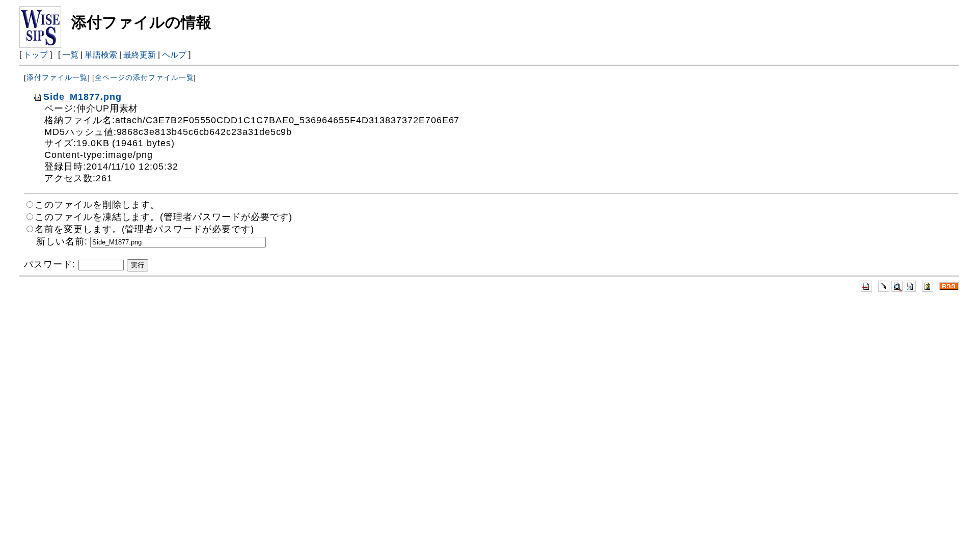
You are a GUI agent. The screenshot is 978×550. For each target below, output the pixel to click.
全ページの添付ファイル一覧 (144, 77)
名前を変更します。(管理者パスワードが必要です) (144, 229)
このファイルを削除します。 (97, 205)
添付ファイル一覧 (56, 77)
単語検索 (101, 54)
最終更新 (139, 54)
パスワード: (49, 264)
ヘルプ (174, 54)
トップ (35, 54)
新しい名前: (62, 241)
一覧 (70, 54)
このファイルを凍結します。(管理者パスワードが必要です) (163, 217)
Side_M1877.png (82, 97)
